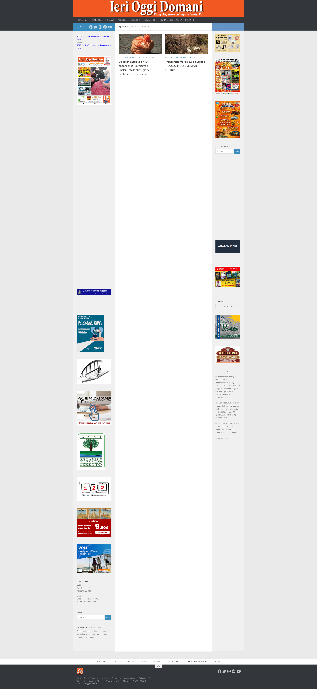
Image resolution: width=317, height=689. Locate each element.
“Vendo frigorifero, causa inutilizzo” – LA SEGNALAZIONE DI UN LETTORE (185, 66)
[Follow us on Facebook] (91, 27)
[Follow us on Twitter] (95, 27)
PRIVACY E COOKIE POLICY (170, 20)
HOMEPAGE (82, 20)
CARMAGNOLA (141, 58)
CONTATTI (189, 20)
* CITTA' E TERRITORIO (127, 58)
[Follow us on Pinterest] (105, 27)
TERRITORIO (186, 58)
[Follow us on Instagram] (100, 27)
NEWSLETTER (150, 20)
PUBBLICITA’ (135, 20)
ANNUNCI (122, 20)
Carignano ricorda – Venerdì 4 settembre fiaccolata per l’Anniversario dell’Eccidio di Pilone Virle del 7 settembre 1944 (227, 429)
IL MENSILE (97, 20)
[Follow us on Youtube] (109, 27)
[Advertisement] (94, 149)
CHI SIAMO (110, 20)
